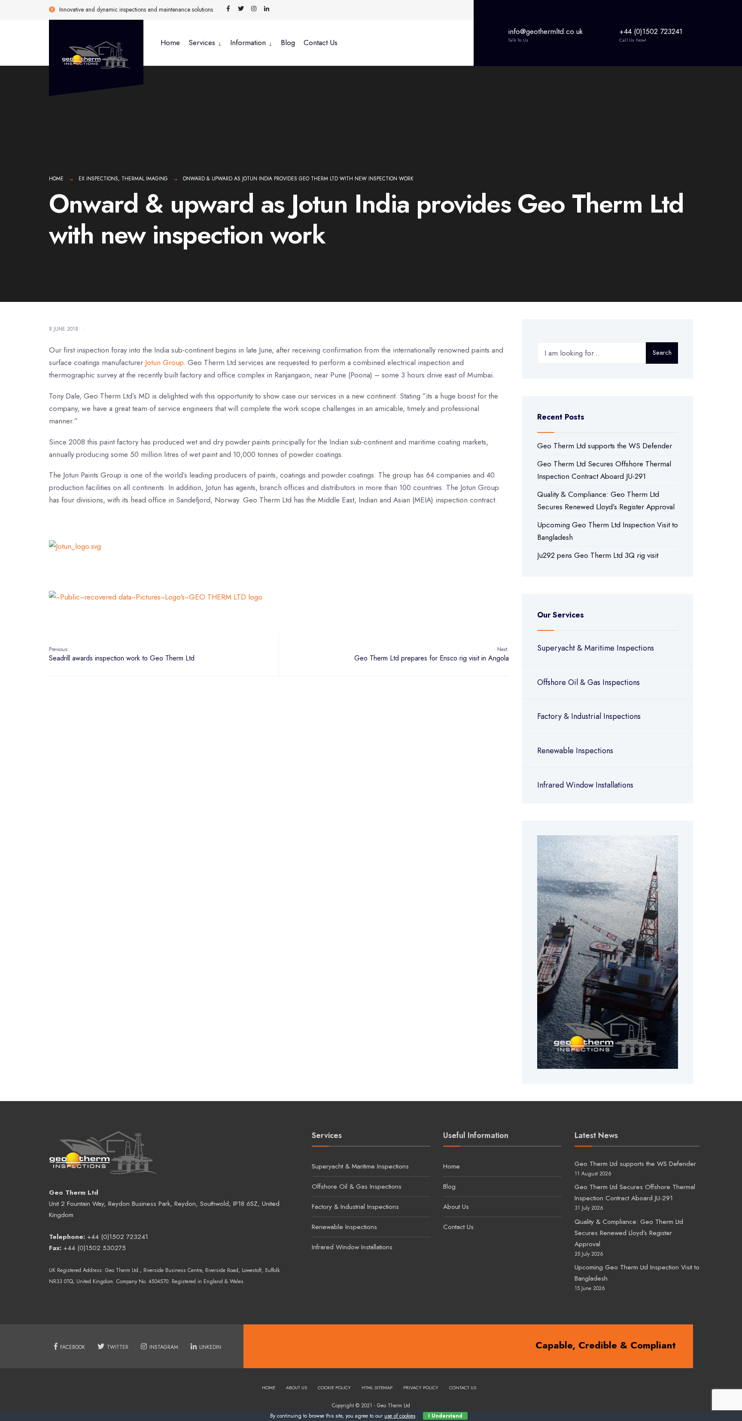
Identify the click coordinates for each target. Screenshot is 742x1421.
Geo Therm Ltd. (122, 1270)
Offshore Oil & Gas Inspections (588, 682)
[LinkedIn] (266, 9)
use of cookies (399, 1416)
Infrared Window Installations (585, 785)
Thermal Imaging (145, 179)
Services (202, 42)
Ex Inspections (98, 179)
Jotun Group (164, 362)
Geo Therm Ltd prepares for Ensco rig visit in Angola (431, 654)
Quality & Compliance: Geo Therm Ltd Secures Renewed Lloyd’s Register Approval (629, 1233)
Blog (288, 42)
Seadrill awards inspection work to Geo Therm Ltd (122, 654)
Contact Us (321, 42)
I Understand (445, 1416)
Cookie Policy (334, 1387)
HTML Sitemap (377, 1387)
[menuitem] (205, 43)
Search (662, 352)
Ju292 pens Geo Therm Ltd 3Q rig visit (597, 555)
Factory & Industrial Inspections (589, 716)
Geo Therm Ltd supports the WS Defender (604, 446)
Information (248, 42)
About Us (456, 1206)
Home (170, 42)
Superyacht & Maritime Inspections (595, 648)
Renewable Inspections (575, 750)
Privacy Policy (420, 1387)
